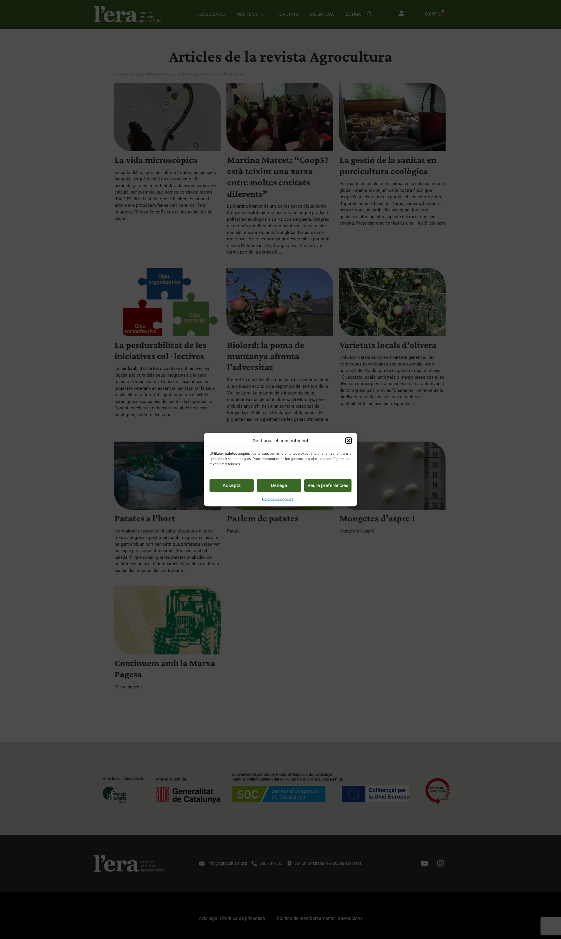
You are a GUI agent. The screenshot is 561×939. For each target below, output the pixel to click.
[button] (349, 440)
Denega (279, 485)
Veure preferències (327, 485)
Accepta (232, 485)
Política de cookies (277, 499)
